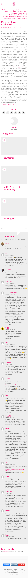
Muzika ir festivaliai (17, 27)
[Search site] (2, 4)
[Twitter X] (15, 112)
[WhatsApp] (7, 112)
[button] (26, 4)
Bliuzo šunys (10, 219)
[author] (14, 121)
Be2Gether (9, 158)
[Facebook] (3, 112)
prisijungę (6, 551)
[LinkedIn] (19, 112)
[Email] (23, 112)
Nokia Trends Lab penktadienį (12, 188)
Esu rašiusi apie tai (16, 67)
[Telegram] (11, 112)
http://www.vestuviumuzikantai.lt (14, 385)
